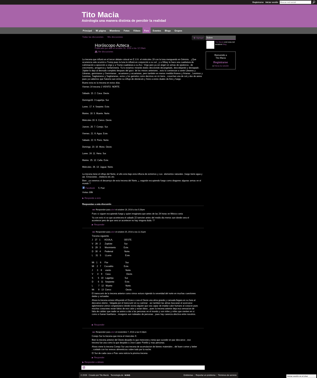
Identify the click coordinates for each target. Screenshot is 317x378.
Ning (224, 44)
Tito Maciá (219, 42)
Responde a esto (91, 198)
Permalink (93, 209)
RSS (84, 367)
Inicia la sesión (221, 66)
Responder (98, 225)
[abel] (87, 52)
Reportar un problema (205, 375)
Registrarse (258, 2)
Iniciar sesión (271, 2)
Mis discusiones (115, 37)
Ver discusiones (105, 51)
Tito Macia (100, 14)
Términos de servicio (227, 375)
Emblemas (188, 375)
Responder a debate (93, 362)
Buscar (314, 2)
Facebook (90, 188)
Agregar (200, 38)
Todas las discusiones (93, 37)
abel (110, 48)
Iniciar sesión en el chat (297, 376)
